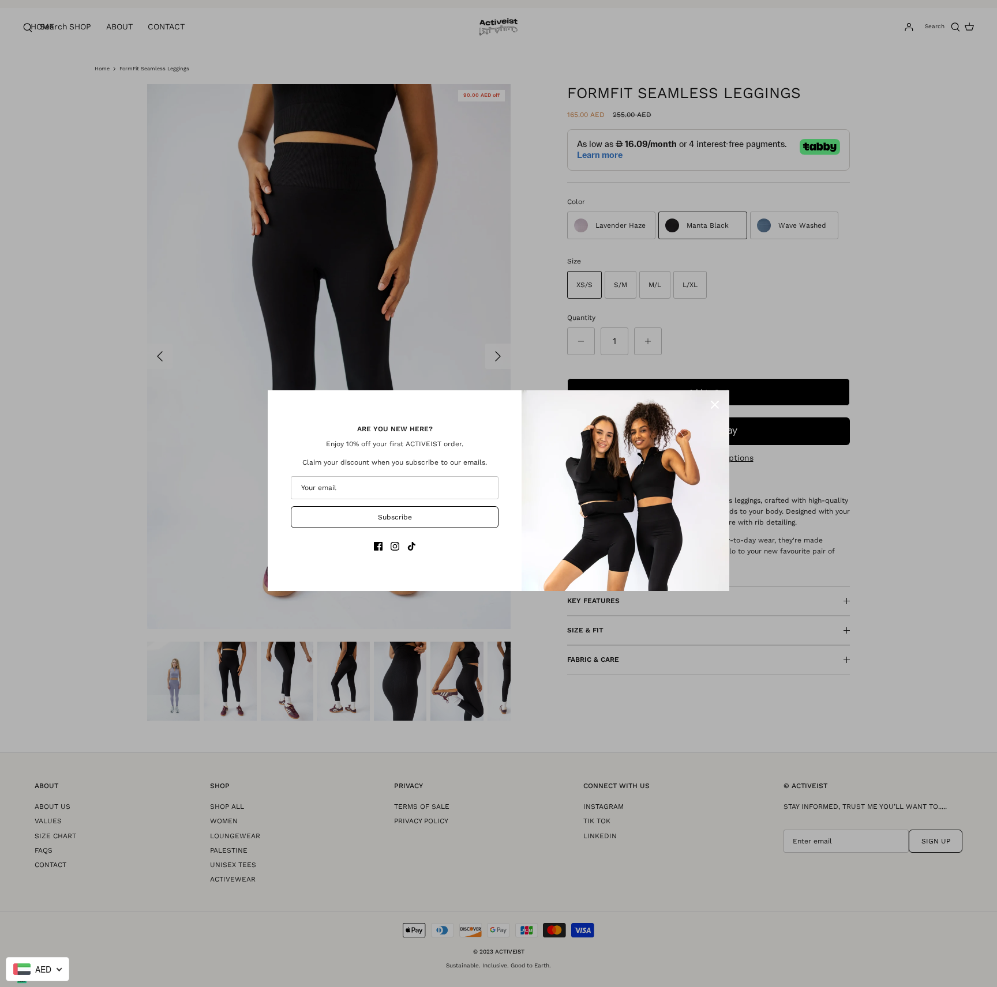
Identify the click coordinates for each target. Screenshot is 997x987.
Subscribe (395, 517)
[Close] (715, 404)
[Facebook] (378, 546)
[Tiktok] (411, 546)
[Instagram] (395, 546)
